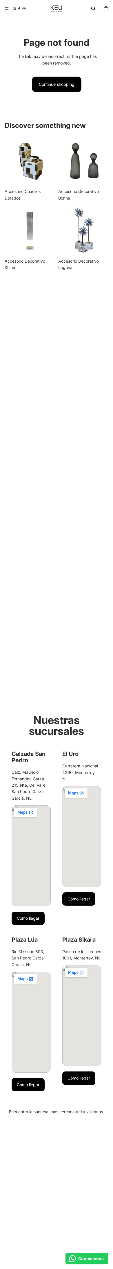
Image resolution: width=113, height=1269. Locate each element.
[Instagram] (23, 9)
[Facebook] (19, 9)
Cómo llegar (28, 918)
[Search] (93, 8)
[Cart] (106, 8)
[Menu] (6, 8)
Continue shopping (56, 84)
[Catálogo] (14, 9)
